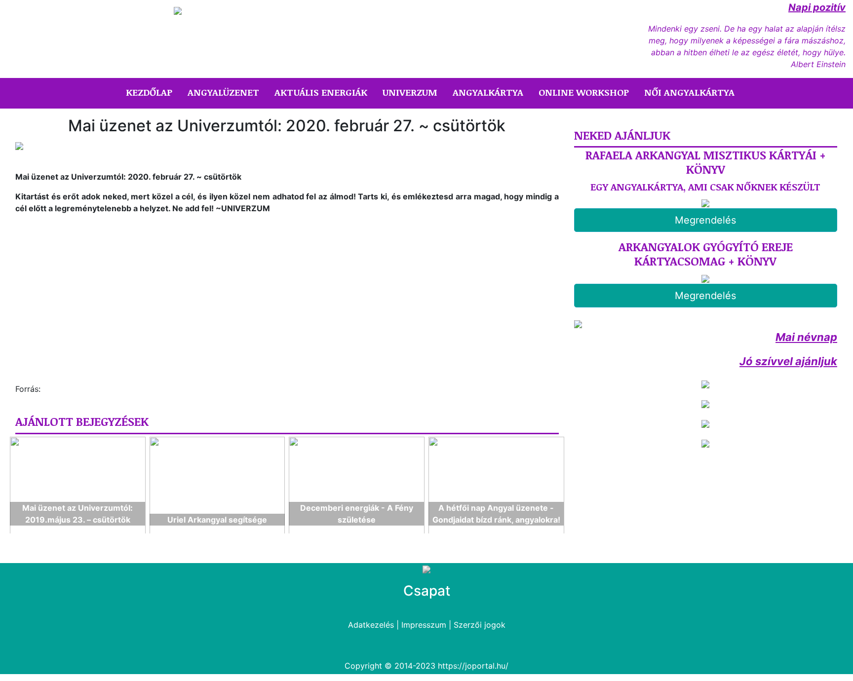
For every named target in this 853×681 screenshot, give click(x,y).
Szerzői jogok (479, 625)
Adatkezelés (371, 625)
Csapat (426, 590)
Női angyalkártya (689, 92)
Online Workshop (584, 92)
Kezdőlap (151, 92)
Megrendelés (705, 220)
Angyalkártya (488, 92)
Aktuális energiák (320, 92)
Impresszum (423, 625)
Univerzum (410, 92)
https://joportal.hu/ (473, 666)
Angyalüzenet (223, 92)
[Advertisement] (98, 303)
